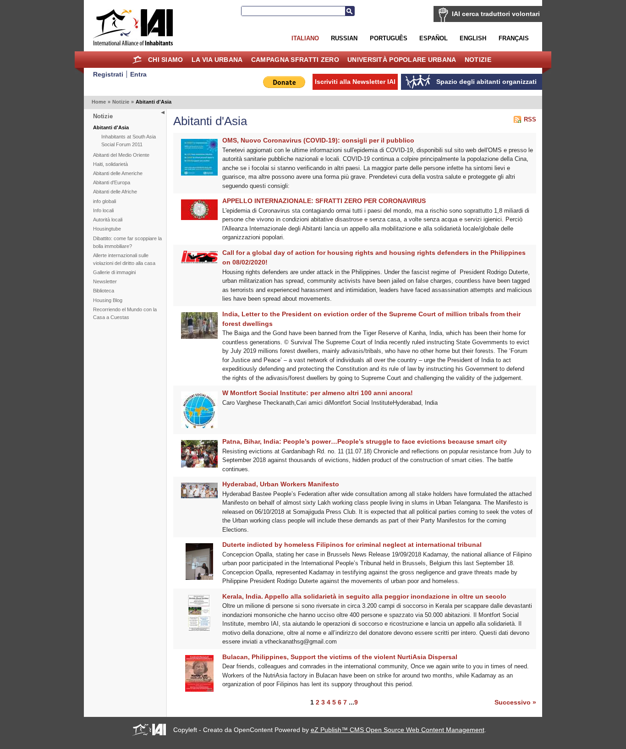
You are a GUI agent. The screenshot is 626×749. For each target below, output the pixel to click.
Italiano (305, 38)
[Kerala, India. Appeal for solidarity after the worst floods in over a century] (199, 629)
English (473, 38)
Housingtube (107, 228)
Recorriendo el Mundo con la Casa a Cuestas (125, 313)
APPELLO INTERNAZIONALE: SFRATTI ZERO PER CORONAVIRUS (324, 200)
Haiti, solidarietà (110, 164)
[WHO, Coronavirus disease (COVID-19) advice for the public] (199, 173)
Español (433, 38)
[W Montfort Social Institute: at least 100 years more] (199, 426)
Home (137, 59)
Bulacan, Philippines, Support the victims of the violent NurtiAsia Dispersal (339, 657)
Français (514, 38)
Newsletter (105, 281)
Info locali (103, 210)
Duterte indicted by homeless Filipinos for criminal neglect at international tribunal (352, 544)
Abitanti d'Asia (111, 127)
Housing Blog (107, 300)
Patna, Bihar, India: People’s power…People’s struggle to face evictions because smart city (364, 441)
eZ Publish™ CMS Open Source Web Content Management (397, 729)
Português (388, 38)
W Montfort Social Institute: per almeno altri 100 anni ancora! (317, 393)
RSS (530, 119)
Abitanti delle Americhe (118, 173)
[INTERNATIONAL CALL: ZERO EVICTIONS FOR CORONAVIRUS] (199, 218)
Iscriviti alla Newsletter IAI (355, 81)
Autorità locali (107, 219)
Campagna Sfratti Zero (295, 59)
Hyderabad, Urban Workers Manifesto (280, 484)
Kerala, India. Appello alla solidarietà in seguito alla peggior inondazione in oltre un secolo (364, 596)
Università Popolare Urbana (401, 59)
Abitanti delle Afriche (115, 191)
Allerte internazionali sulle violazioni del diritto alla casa (124, 259)
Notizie (478, 59)
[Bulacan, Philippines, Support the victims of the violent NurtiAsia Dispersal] (199, 689)
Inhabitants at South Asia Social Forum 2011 (128, 140)
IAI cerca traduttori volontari (496, 13)
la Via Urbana (217, 59)
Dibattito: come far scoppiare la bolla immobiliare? (127, 242)
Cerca (349, 11)
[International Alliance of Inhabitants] (133, 27)
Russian (344, 38)
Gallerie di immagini (114, 272)
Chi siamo (165, 59)
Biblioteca (103, 290)
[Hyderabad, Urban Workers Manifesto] (199, 496)
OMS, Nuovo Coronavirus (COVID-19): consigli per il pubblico (318, 140)
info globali (104, 201)
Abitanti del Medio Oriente (121, 155)
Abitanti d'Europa (111, 182)
